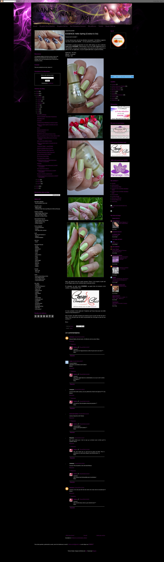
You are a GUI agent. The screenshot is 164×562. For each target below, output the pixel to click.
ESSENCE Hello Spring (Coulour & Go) (46, 134)
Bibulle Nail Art (116, 218)
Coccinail (39, 120)
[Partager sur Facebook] (82, 326)
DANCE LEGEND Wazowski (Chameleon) (47, 116)
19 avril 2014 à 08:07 (78, 361)
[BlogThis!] (78, 326)
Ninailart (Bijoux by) (116, 199)
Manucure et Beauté (116, 198)
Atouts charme (115, 185)
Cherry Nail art (116, 221)
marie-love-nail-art (73, 413)
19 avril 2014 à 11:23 (84, 413)
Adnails (113, 183)
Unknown (71, 337)
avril (38, 113)
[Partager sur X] (80, 326)
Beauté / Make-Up (116, 88)
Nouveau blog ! (115, 235)
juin (38, 109)
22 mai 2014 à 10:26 (79, 487)
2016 (37, 91)
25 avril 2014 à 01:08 (84, 374)
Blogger (94, 551)
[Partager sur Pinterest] (83, 326)
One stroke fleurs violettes (43, 158)
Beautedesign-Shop (116, 187)
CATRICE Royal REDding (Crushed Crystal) (47, 122)
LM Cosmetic (115, 194)
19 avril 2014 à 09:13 (79, 389)
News (38, 128)
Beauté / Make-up (110, 26)
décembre (39, 97)
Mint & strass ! (115, 243)
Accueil (35, 26)
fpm (86, 551)
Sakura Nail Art (116, 296)
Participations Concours (117, 95)
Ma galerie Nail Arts (62, 26)
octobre (39, 101)
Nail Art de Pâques (41, 132)
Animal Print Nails (122, 286)
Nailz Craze (115, 266)
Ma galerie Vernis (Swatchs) (47, 26)
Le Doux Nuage (115, 196)
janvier (39, 183)
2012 (37, 188)
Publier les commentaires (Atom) (79, 538)
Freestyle (39, 163)
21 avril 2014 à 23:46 (79, 463)
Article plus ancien (101, 535)
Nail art (113, 91)
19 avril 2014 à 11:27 (79, 438)
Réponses (73, 344)
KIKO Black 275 (40, 118)
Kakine (75, 347)
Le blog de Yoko (116, 234)
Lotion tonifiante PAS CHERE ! (44, 154)
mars (38, 179)
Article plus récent (70, 535)
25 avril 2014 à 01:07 (84, 347)
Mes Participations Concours (78, 26)
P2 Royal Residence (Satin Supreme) (46, 152)
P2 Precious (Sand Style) (43, 156)
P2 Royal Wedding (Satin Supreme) (45, 150)
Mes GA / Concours (116, 89)
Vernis (71, 328)
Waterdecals (115, 100)
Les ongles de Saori (117, 239)
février (38, 181)
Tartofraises (115, 302)
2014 (37, 95)
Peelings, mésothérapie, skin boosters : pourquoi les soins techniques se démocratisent (120, 280)
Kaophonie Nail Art (117, 231)
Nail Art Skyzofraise (117, 255)
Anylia (71, 361)
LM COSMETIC (115, 246)
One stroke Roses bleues (43, 168)
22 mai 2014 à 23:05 (84, 499)
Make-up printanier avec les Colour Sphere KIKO (48, 136)
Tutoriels (100, 26)
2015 (37, 93)
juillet (38, 107)
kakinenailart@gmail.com (74, 544)
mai (38, 111)
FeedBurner (50, 83)
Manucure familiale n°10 (43, 130)
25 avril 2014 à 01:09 (84, 424)
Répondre (71, 341)
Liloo (113, 241)
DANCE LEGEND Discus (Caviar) (45, 148)
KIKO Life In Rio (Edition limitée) (44, 141)
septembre (40, 103)
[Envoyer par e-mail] (77, 326)
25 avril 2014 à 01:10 (84, 473)
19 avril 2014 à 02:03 (79, 337)
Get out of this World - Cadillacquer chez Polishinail (123, 258)
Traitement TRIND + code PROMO (45, 146)
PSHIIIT (114, 277)
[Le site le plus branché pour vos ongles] (120, 207)
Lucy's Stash (115, 249)
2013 (37, 186)
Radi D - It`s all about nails (118, 285)
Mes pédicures (92, 26)
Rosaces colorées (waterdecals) (44, 174)
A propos (114, 84)
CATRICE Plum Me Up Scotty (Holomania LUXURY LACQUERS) (46, 161)
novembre (39, 99)
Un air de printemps (41, 114)
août (38, 105)
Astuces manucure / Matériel (118, 86)
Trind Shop (114, 201)
